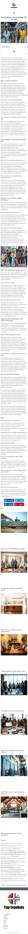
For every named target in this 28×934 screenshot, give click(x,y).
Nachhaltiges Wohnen (18, 865)
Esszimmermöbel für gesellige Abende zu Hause (13, 671)
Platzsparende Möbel (6, 869)
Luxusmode (21, 862)
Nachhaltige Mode (7, 865)
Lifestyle (6, 918)
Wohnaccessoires (17, 878)
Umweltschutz (6, 878)
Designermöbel (12, 847)
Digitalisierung (16, 848)
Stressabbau (5, 875)
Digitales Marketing (20, 847)
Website (6, 928)
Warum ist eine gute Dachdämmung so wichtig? (13, 548)
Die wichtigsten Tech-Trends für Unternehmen (12, 711)
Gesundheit (12, 858)
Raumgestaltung (7, 871)
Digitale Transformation (6, 848)
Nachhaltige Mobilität (15, 863)
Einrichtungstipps (20, 850)
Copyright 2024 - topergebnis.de (14, 932)
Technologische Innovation (7, 876)
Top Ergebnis (7, 914)
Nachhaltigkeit (8, 867)
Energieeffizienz (17, 852)
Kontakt (5, 926)
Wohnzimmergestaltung (21, 880)
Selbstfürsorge (19, 871)
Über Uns (6, 925)
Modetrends (6, 864)
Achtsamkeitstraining (6, 845)
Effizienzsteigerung (8, 850)
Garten (5, 917)
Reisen (5, 921)
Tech (5, 923)
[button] (14, 13)
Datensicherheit (4, 847)
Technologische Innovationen (19, 876)
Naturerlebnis (18, 867)
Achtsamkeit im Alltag (14, 843)
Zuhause (6, 915)
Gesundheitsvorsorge (20, 858)
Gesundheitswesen (5, 860)
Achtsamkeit (4, 843)
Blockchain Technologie (17, 845)
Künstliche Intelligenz (9, 862)
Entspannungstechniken (11, 854)
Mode (3, 885)
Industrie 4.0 (12, 860)
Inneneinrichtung (19, 860)
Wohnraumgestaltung (8, 880)
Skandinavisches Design (14, 873)
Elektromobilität (5, 852)
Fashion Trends (8, 856)
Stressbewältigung (17, 875)
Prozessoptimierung (17, 869)
